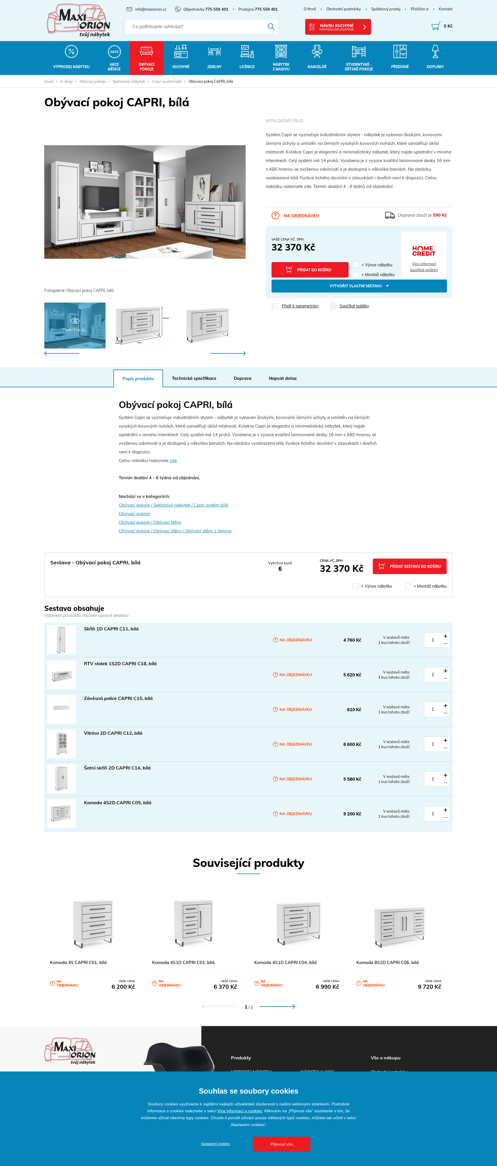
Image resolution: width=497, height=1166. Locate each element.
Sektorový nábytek (129, 81)
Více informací (424, 263)
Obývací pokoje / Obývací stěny (150, 522)
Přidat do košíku (314, 270)
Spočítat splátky (424, 270)
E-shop (66, 81)
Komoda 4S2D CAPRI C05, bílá (117, 802)
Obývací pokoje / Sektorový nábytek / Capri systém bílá (173, 505)
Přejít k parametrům (300, 306)
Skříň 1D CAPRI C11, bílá (111, 629)
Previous (61, 353)
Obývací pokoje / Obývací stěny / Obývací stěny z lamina (175, 531)
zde (173, 460)
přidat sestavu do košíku (415, 566)
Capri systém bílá (167, 81)
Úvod (48, 81)
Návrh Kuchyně (337, 27)
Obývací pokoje (93, 81)
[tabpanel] (145, 206)
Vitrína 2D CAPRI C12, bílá (113, 733)
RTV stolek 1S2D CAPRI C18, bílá (120, 663)
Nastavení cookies (215, 1144)
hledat (263, 26)
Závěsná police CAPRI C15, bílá (118, 698)
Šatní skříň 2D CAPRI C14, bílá (117, 768)
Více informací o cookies (239, 1111)
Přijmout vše (281, 1144)
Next (228, 353)
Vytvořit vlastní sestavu (356, 286)
